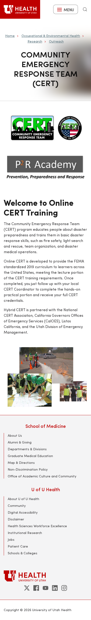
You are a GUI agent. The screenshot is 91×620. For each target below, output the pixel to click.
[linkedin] (55, 588)
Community (17, 505)
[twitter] (27, 588)
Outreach (56, 41)
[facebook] (36, 588)
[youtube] (45, 588)
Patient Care (18, 546)
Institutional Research (25, 532)
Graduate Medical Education (30, 456)
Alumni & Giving (20, 442)
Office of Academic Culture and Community (42, 476)
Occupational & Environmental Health (50, 35)
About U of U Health (23, 499)
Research (35, 41)
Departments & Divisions (27, 449)
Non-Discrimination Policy (28, 469)
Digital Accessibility (23, 512)
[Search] (85, 9)
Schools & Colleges (22, 553)
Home (10, 35)
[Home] (20, 9)
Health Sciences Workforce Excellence (37, 526)
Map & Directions (21, 462)
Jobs (11, 539)
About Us (15, 435)
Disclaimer (16, 519)
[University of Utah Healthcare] (45, 575)
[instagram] (64, 588)
